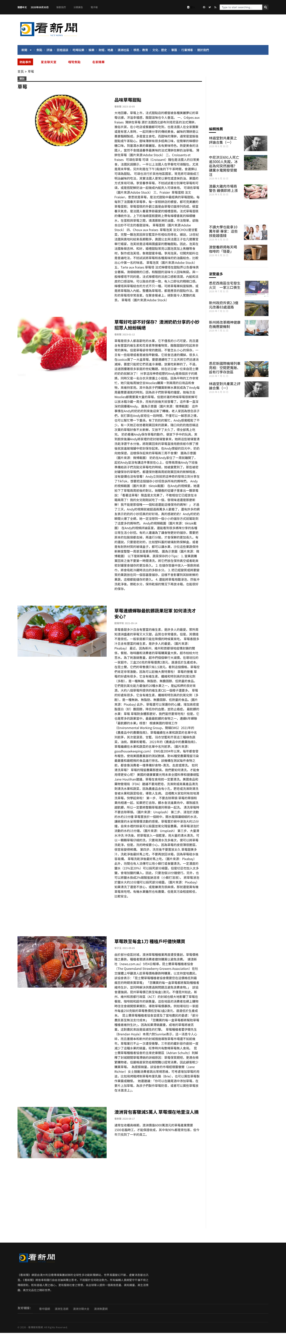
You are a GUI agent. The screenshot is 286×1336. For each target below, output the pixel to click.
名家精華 (98, 62)
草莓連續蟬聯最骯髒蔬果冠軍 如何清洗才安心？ (155, 613)
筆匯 (174, 50)
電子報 (94, 7)
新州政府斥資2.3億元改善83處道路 (223, 304)
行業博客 (187, 50)
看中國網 (44, 1309)
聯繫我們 (61, 7)
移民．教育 (140, 50)
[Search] (265, 7)
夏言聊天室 (48, 62)
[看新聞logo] (49, 37)
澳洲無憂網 (101, 1309)
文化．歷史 (159, 50)
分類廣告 (78, 7)
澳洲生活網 (61, 1309)
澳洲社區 (123, 50)
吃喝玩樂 (78, 50)
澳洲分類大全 (81, 1309)
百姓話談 (62, 50)
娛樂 (91, 50)
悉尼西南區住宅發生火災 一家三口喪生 (224, 285)
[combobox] (241, 7)
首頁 (21, 71)
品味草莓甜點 (127, 99)
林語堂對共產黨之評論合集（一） (223, 140)
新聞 (24, 50)
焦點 (39, 50)
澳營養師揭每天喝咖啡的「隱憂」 (223, 249)
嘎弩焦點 (74, 62)
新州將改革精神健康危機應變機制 (224, 324)
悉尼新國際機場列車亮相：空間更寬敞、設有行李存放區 (224, 367)
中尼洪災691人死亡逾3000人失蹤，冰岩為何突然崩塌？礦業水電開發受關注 (224, 166)
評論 (49, 50)
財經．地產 (106, 50)
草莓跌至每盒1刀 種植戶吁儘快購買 (149, 941)
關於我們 (203, 50)
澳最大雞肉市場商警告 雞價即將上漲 (223, 188)
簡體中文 (22, 7)
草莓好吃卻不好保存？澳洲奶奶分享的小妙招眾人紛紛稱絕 (156, 324)
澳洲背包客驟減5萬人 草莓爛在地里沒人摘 (156, 1111)
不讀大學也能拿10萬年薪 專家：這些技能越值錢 (223, 231)
